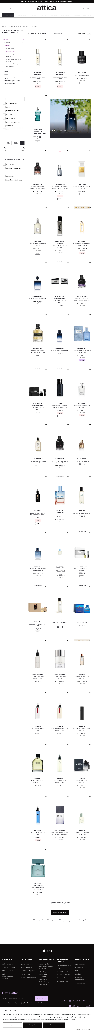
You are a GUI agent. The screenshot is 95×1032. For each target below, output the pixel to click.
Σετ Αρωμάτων (10, 66)
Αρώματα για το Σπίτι (10, 78)
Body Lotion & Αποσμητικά (13, 64)
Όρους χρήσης (20, 1003)
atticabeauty (86, 1001)
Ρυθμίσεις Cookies (11, 1025)
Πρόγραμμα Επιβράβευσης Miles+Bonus (44, 982)
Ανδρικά (25, 26)
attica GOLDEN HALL (9, 967)
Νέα (76, 970)
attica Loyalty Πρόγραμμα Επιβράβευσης (44, 974)
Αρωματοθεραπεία (10, 83)
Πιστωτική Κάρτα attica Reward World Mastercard (46, 966)
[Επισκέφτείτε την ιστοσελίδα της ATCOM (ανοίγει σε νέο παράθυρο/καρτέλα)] (83, 1030)
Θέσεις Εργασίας (81, 967)
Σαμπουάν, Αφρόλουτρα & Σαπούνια (13, 60)
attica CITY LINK (7, 964)
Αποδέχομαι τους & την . (26, 1003)
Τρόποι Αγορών (62, 981)
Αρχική (4, 26)
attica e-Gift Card (29, 977)
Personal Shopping (63, 978)
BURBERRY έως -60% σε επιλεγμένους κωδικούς (34, 1)
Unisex (6, 74)
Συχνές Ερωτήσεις (63, 971)
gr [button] (5, 9)
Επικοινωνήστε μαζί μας (64, 967)
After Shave (9, 56)
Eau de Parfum (10, 48)
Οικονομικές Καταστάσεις (79, 978)
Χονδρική (78, 974)
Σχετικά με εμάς (80, 964)
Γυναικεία (7, 42)
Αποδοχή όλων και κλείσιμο (54, 1025)
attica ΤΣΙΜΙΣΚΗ (7, 970)
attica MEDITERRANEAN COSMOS (8, 976)
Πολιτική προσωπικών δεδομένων (36, 1003)
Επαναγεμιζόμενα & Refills (12, 80)
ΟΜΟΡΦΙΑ (10, 26)
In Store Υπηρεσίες (63, 974)
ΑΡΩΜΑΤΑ (18, 26)
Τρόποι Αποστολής (27, 967)
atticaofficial (76, 1001)
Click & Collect (25, 974)
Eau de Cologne (10, 54)
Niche (6, 71)
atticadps (63, 1001)
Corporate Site (80, 983)
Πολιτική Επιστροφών (28, 970)
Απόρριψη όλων (32, 1025)
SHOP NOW (59, 131)
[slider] (4, 148)
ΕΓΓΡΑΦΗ (40, 998)
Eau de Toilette (10, 51)
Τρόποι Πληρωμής (27, 964)
